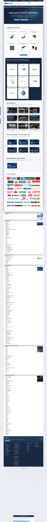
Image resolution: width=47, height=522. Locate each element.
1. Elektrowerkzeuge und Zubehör (9, 310)
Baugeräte (6, 282)
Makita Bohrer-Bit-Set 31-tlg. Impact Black (12, 31)
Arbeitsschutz (7, 221)
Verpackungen (7, 243)
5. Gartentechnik (7, 313)
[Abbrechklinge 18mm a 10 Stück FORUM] (34, 69)
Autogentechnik (7, 331)
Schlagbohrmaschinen (8, 387)
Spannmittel (7, 263)
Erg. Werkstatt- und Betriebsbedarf (9, 256)
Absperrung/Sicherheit (8, 296)
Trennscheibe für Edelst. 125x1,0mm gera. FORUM (23, 88)
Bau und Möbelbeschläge (9, 274)
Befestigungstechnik (8, 287)
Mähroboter (7, 403)
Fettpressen (7, 412)
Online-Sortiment (7, 278)
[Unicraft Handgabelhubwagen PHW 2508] (23, 36)
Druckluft (6, 305)
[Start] (10, 4)
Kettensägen (7, 402)
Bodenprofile (7, 231)
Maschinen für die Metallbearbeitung (9, 249)
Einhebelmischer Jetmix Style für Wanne (10, 337)
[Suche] (29, 3)
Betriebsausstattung (8, 297)
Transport (7, 242)
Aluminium (6, 346)
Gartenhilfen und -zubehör (8, 321)
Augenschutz (7, 223)
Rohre (6, 353)
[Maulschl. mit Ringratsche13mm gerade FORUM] (23, 81)
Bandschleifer (7, 424)
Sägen (6, 328)
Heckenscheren (7, 400)
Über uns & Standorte (7, 447)
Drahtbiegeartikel (7, 290)
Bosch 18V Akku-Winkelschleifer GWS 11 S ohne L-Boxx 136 (23, 43)
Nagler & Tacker (7, 413)
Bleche (6, 347)
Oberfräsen (7, 396)
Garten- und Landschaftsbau (8, 284)
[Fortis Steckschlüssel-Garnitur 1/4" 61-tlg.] (12, 48)
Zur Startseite (16, 19)
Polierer (6, 426)
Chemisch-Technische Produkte (9, 302)
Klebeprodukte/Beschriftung (8, 275)
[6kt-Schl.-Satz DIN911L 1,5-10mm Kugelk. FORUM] (23, 69)
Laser (6, 408)
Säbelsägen (7, 420)
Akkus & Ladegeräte (8, 377)
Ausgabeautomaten (10, 6)
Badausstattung (7, 315)
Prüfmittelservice (16, 462)
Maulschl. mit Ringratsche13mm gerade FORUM (23, 76)
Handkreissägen (7, 418)
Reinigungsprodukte (8, 307)
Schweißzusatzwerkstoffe (8, 334)
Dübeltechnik (7, 233)
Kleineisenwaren (7, 276)
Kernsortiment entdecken (24, 19)
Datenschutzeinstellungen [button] (23, 468)
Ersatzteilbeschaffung (16, 447)
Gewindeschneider (7, 391)
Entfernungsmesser (8, 407)
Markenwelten (17, 6)
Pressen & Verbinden (8, 411)
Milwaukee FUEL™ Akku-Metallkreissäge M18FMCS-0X (34, 32)
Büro (6, 239)
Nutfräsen (7, 395)
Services (14, 6)
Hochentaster (7, 401)
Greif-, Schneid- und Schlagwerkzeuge (9, 257)
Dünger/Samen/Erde (8, 317)
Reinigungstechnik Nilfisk (8, 250)
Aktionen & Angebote (8, 212)
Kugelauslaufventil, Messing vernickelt (9, 338)
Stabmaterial (7, 349)
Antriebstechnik (7, 303)
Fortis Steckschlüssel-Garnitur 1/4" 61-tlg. (12, 43)
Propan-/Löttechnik (7, 332)
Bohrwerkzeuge (7, 260)
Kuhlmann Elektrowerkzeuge (9, 375)
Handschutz (7, 271)
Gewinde (6, 325)
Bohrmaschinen (7, 432)
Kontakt (37, 6)
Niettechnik (7, 236)
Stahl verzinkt (7, 370)
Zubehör (6, 335)
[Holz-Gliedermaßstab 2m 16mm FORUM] (12, 93)
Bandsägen (7, 417)
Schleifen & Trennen (8, 423)
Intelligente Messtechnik (8, 248)
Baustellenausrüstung (8, 380)
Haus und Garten (7, 314)
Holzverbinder (7, 293)
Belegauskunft (25, 6)
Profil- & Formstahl (8, 364)
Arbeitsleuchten (7, 381)
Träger (6, 366)
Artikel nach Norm (7, 288)
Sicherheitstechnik (7, 280)
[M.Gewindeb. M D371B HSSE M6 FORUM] (12, 69)
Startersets (7, 379)
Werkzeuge (7, 286)
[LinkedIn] (39, 439)
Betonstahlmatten (7, 357)
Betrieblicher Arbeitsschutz (8, 269)
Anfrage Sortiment (8, 220)
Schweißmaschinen (8, 333)
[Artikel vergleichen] (18, 40)
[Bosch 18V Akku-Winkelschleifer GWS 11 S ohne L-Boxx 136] (23, 48)
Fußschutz (7, 225)
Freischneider (7, 399)
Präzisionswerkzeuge (8, 322)
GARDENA (7, 319)
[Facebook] (40, 439)
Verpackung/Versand (8, 301)
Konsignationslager (16, 457)
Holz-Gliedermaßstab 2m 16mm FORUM (12, 88)
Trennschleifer (7, 428)
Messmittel (7, 262)
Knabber (6, 393)
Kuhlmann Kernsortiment (9, 254)
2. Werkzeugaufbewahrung (8, 311)
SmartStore (15, 453)
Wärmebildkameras (8, 410)
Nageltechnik (7, 235)
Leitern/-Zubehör (7, 299)
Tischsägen (7, 422)
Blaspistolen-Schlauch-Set (8, 339)
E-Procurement (15, 451)
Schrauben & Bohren (8, 430)
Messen (6, 406)
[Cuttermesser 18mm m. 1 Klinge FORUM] (34, 81)
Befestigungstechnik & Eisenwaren (10, 229)
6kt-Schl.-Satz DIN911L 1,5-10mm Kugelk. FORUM (23, 65)
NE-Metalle (6, 362)
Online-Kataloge (21, 6)
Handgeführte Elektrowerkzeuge (9, 247)
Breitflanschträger (7, 365)
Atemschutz (7, 222)
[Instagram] (41, 439)
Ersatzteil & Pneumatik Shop (32, 6)
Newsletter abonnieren (7, 440)
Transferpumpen (7, 383)
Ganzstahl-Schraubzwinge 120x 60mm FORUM (12, 76)
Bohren (6, 323)
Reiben (6, 327)
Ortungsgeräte (7, 409)
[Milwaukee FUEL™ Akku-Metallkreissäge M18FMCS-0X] (34, 36)
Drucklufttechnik (7, 245)
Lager (6, 240)
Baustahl (6, 350)
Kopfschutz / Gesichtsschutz (8, 227)
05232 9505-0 (6, 448)
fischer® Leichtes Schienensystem (9, 292)
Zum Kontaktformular (7, 451)
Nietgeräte (7, 414)
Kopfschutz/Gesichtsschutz (8, 272)
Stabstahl (7, 361)
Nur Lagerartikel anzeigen (19, 4)
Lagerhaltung (7, 298)
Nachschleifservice (16, 463)
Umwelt (6, 300)
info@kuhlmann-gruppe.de (8, 450)
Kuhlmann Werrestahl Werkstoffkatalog (11, 345)
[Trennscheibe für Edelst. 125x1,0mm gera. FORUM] (23, 93)
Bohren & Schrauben (8, 385)
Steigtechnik (7, 241)
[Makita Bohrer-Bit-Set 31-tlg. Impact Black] (12, 36)
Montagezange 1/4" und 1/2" (8, 340)
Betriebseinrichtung (8, 237)
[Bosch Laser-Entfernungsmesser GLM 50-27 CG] (34, 48)
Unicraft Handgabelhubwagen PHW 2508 (23, 31)
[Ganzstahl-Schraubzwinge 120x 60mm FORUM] (12, 81)
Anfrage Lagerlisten (8, 265)
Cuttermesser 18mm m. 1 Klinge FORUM (34, 76)
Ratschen (7, 434)
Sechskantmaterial (7, 363)
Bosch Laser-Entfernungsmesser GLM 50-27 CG (34, 43)
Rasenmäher (7, 404)
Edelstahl (6, 359)
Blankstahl (7, 351)
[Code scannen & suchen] (30, 3)
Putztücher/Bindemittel (8, 306)
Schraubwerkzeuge (8, 258)
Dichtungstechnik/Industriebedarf (9, 304)
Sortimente (5, 6)
